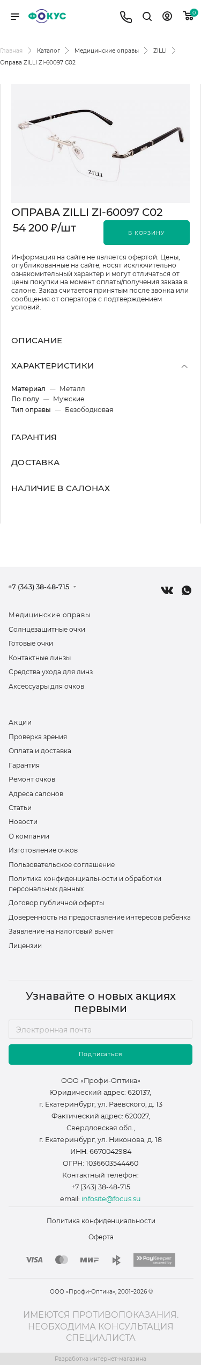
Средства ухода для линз (51, 672)
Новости (23, 822)
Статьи (20, 808)
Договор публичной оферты (56, 903)
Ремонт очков (32, 779)
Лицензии (25, 946)
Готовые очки (31, 643)
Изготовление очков (43, 850)
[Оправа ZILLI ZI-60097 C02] (100, 143)
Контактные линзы (40, 658)
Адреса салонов (36, 794)
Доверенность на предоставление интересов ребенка (100, 917)
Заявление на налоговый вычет (61, 931)
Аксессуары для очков (46, 686)
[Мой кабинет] (167, 18)
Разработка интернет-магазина (100, 1358)
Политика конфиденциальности (101, 1221)
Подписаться (101, 1054)
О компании (29, 836)
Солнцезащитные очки (47, 629)
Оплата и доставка (40, 751)
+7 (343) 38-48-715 (38, 587)
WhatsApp (186, 590)
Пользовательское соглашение (62, 865)
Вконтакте (167, 590)
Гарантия (24, 765)
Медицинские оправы (49, 615)
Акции (20, 722)
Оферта (101, 1237)
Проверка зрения (38, 737)
